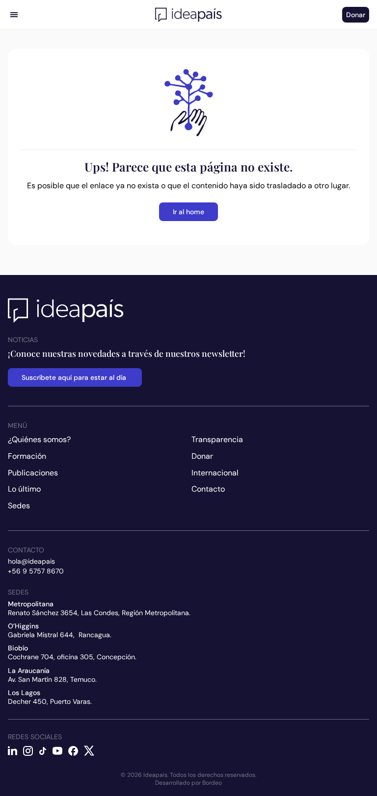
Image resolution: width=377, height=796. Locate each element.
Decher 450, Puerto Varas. (50, 701)
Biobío (18, 648)
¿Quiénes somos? (39, 439)
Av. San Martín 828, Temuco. (52, 679)
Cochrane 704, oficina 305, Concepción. (72, 656)
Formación (27, 456)
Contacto (208, 489)
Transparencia (217, 439)
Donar (202, 456)
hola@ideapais (31, 561)
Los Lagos (24, 692)
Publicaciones (33, 473)
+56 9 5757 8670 (36, 571)
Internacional (215, 473)
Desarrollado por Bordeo (188, 783)
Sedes (19, 505)
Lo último (24, 489)
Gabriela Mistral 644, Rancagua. (59, 634)
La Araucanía (29, 670)
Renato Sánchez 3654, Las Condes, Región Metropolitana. (99, 612)
